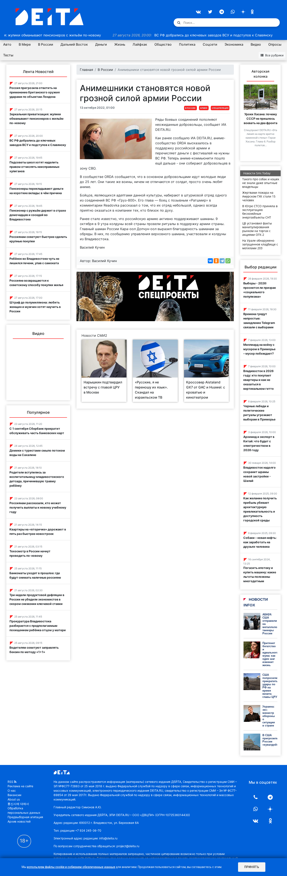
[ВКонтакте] (210, 260)
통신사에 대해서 (18, 804)
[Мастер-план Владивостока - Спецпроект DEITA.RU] (155, 296)
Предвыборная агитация (25, 817)
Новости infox (256, 602)
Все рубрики (274, 55)
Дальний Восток (74, 44)
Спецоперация (220, 108)
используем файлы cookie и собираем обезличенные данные (71, 867)
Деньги (101, 44)
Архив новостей (19, 821)
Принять (251, 867)
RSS (10, 781)
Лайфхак (140, 44)
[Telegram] (222, 260)
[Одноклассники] (216, 260)
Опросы (274, 44)
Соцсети (210, 44)
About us (14, 799)
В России (45, 44)
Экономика (234, 44)
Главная (86, 70)
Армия (203, 108)
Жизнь (119, 44)
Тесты (8, 55)
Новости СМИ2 (94, 335)
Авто (7, 44)
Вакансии (14, 795)
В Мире (25, 44)
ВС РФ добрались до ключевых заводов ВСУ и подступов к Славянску (172, 35)
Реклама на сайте (20, 786)
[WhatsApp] (227, 260)
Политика (187, 44)
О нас (12, 790)
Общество (163, 44)
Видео (256, 44)
